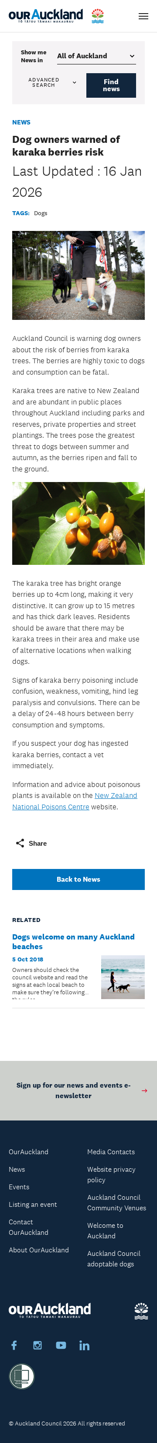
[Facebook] (14, 1346)
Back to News (78, 879)
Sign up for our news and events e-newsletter (73, 1090)
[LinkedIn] (84, 1346)
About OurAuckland (39, 1250)
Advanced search (43, 82)
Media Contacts (111, 1151)
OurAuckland (28, 1151)
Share (38, 843)
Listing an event (33, 1204)
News (21, 122)
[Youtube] (61, 1346)
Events (19, 1186)
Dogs (41, 213)
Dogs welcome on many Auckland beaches (73, 941)
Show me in (33, 56)
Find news (111, 85)
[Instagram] (37, 1346)
